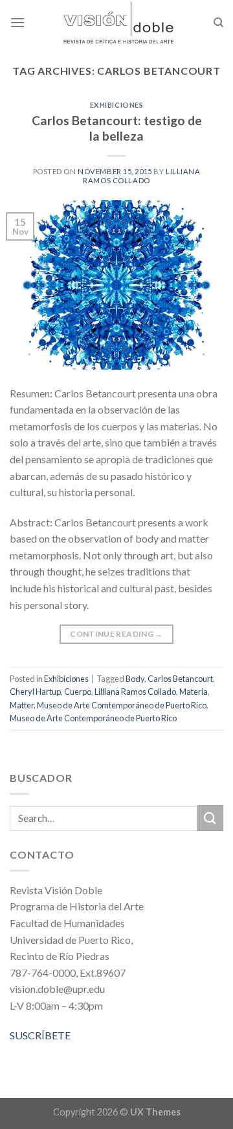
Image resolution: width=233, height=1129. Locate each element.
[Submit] (210, 817)
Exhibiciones (117, 105)
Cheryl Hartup (35, 691)
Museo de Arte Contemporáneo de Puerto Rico (93, 718)
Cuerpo (77, 691)
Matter (22, 705)
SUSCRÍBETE (40, 1035)
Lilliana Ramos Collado (141, 175)
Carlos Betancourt (180, 679)
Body (135, 679)
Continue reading (116, 634)
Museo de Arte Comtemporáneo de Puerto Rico (121, 705)
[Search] (218, 22)
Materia (193, 691)
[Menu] (17, 22)
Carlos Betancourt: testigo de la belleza (117, 128)
